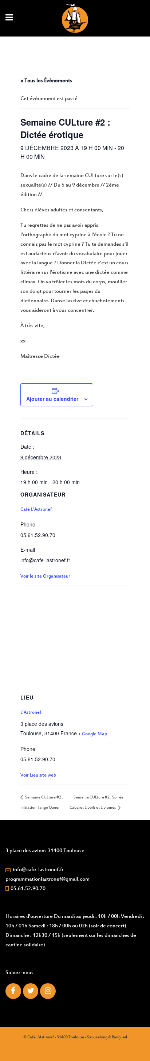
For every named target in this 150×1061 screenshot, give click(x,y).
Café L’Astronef (36, 509)
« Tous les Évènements (46, 81)
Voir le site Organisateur (45, 576)
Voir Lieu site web (38, 775)
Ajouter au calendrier (52, 398)
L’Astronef (30, 712)
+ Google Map (92, 734)
